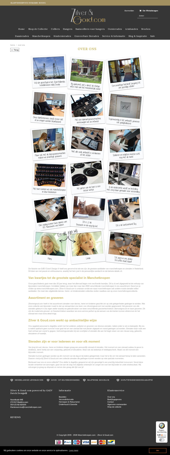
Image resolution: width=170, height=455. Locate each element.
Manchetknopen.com (87, 435)
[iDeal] (59, 442)
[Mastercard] (102, 442)
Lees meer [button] (73, 450)
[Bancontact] (111, 442)
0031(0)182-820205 (18, 404)
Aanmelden (129, 10)
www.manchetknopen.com (47, 288)
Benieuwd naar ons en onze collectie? (43, 362)
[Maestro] (77, 442)
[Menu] (166, 422)
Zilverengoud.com (35, 303)
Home (12, 45)
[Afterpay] (94, 442)
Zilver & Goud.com (105, 435)
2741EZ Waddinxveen (19, 402)
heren (83, 303)
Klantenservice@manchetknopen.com (25, 407)
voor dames (75, 303)
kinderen (92, 303)
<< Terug (14, 49)
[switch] (161, 439)
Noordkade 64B (16, 399)
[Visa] (86, 442)
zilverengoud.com (94, 306)
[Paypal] (68, 442)
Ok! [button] (157, 451)
